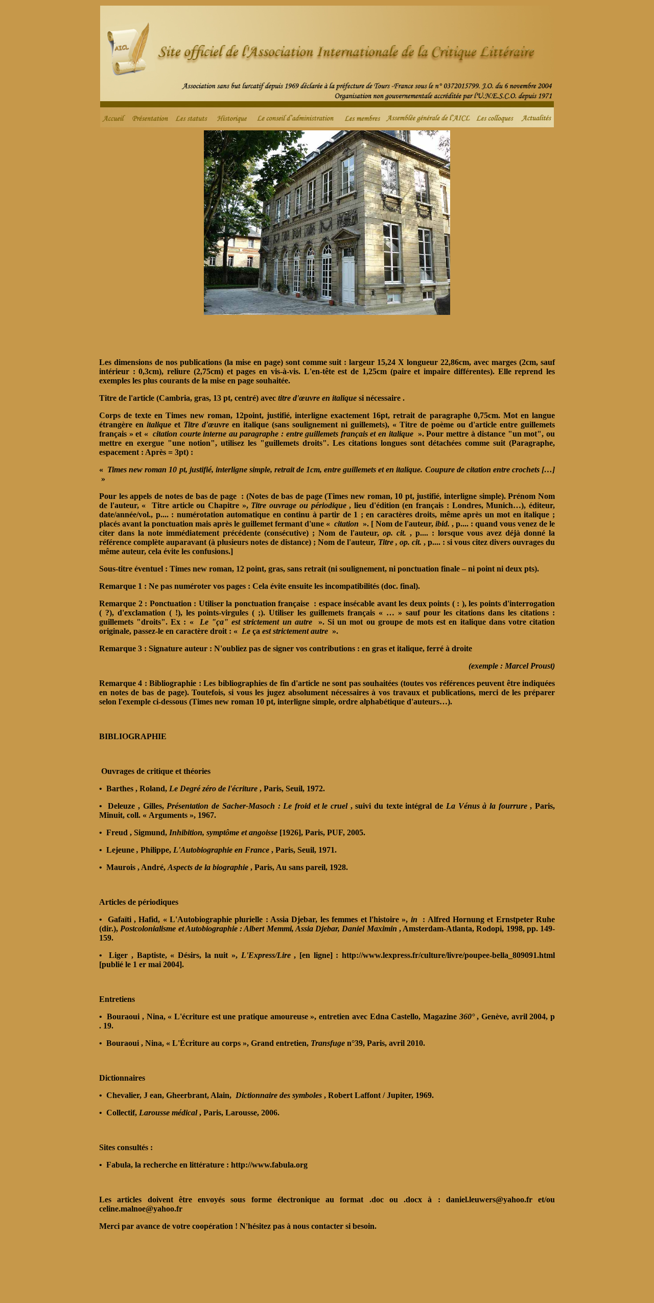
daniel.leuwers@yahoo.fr (492, 1199)
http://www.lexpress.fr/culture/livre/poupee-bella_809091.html (448, 955)
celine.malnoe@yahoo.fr (140, 1208)
